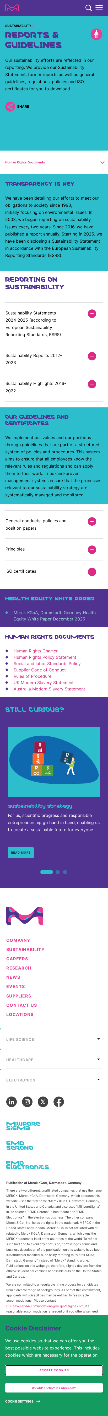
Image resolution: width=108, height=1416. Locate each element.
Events (15, 986)
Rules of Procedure (32, 676)
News (13, 977)
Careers (17, 958)
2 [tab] (57, 878)
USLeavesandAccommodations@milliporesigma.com (44, 1306)
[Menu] (99, 8)
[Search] (88, 8)
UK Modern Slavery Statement (44, 682)
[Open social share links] (10, 106)
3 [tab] (65, 878)
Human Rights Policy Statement (45, 657)
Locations (20, 1014)
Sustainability (18, 26)
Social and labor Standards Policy (47, 663)
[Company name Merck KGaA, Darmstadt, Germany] (12, 7)
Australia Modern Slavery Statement (49, 688)
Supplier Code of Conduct (40, 669)
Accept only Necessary (54, 1388)
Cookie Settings (19, 1401)
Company (18, 940)
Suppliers (18, 996)
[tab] (54, 1038)
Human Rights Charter (36, 650)
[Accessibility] (96, 34)
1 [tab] (43, 878)
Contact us (21, 1005)
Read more (21, 852)
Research (18, 968)
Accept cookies (54, 1370)
